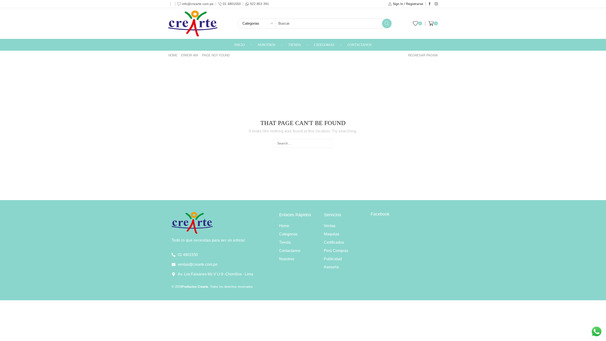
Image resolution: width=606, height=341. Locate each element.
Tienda (294, 45)
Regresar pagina (423, 55)
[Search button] (387, 23)
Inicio (239, 45)
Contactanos (360, 45)
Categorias (324, 45)
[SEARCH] (328, 143)
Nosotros (266, 45)
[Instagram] (436, 4)
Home (173, 55)
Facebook (380, 214)
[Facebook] (429, 4)
